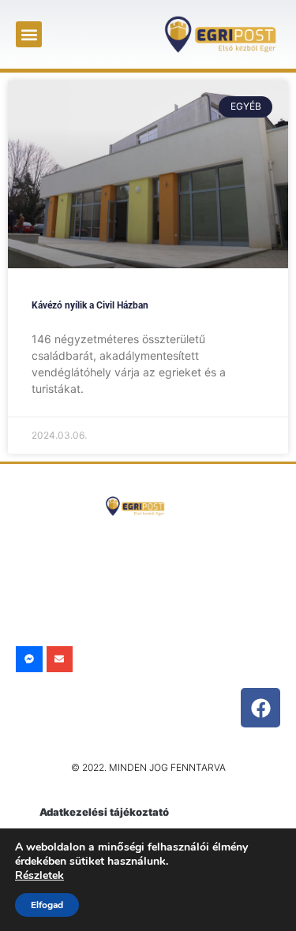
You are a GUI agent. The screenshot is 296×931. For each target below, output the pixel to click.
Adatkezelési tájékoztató (104, 812)
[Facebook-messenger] (29, 659)
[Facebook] (260, 707)
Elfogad (47, 905)
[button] (29, 34)
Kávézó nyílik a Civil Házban (90, 305)
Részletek (39, 875)
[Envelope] (60, 659)
